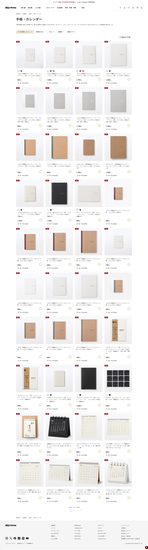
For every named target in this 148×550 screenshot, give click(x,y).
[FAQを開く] (137, 8)
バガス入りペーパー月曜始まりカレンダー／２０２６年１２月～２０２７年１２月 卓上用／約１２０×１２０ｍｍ (88, 492)
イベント (53, 528)
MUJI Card (100, 530)
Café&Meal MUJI (78, 528)
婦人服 (23, 8)
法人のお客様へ (101, 536)
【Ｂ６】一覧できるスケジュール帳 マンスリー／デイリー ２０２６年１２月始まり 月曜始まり (29, 214)
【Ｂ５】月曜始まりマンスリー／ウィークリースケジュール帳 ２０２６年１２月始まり (118, 74)
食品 (83, 8)
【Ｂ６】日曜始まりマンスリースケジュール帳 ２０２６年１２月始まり (29, 259)
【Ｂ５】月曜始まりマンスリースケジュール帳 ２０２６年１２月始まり (88, 304)
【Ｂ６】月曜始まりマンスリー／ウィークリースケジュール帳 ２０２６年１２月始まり (59, 74)
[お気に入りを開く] (129, 8)
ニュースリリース (125, 525)
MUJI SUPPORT (55, 533)
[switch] (40, 79)
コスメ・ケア (50, 8)
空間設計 (53, 536)
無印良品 (18, 13)
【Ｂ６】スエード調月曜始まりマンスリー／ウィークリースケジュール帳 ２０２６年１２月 (88, 166)
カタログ (100, 528)
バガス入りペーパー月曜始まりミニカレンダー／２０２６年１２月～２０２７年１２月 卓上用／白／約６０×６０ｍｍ (118, 492)
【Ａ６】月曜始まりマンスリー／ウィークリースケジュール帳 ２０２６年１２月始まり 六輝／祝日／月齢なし (29, 120)
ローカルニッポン (55, 530)
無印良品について (125, 533)
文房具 (30, 13)
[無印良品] (10, 525)
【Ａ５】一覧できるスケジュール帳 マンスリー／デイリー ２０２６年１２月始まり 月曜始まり (59, 214)
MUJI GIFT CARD (102, 533)
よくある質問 (54, 538)
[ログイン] (124, 7)
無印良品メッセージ (125, 530)
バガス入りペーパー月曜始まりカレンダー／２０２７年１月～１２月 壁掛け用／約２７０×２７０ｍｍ (29, 492)
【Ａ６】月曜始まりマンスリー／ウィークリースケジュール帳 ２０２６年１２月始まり (29, 74)
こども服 (37, 8)
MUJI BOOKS (78, 536)
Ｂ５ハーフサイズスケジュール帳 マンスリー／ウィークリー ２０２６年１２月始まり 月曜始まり (88, 214)
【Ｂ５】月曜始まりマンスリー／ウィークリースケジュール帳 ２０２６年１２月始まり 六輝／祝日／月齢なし (118, 120)
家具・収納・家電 (70, 8)
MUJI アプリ (101, 525)
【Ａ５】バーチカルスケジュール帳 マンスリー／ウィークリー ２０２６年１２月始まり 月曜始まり (88, 399)
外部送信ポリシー (21, 543)
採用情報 (123, 528)
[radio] (18, 71)
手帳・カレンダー (38, 13)
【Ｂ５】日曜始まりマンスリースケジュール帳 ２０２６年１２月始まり (88, 259)
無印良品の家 (78, 525)
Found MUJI (77, 533)
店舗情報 (53, 525)
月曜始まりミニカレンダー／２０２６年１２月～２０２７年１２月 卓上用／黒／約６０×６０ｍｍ (59, 445)
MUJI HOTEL (78, 538)
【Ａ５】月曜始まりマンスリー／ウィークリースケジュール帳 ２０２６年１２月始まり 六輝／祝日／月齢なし (88, 120)
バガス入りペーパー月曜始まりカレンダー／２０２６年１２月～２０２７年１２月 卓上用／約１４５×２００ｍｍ (59, 492)
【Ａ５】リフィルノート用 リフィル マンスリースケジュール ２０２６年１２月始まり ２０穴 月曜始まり (29, 397)
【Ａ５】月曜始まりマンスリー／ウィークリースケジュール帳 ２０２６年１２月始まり (88, 74)
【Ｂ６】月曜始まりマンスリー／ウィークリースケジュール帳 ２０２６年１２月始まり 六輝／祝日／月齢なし (59, 120)
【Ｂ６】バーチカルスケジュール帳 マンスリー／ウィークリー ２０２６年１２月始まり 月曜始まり (59, 399)
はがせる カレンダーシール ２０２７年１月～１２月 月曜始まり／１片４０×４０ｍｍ (118, 398)
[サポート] (142, 7)
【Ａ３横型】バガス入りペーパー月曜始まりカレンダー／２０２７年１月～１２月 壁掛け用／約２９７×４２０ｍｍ (118, 445)
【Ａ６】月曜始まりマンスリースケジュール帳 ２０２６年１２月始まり (118, 259)
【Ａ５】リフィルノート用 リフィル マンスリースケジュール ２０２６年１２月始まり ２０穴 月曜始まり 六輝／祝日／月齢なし (118, 350)
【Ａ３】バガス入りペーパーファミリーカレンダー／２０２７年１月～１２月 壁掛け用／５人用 (88, 445)
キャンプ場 (77, 530)
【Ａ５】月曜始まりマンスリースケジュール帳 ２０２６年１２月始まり (59, 304)
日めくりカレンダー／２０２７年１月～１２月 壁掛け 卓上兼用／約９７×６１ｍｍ (29, 445)
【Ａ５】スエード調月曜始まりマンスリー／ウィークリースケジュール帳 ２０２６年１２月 (118, 166)
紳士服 (30, 8)
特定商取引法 (30, 543)
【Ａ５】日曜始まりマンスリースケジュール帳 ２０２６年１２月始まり (59, 259)
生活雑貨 (59, 8)
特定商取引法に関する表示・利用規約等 (130, 538)
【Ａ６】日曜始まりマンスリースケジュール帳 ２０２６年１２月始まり (118, 211)
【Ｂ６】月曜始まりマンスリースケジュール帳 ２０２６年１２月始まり (29, 304)
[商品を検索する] (120, 8)
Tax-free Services (102, 538)
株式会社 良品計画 (125, 536)
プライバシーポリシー (10, 543)
